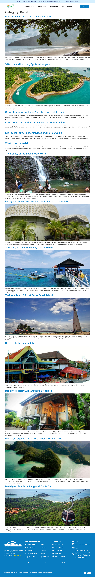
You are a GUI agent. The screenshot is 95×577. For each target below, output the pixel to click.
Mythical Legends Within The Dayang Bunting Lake (33, 438)
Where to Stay (55, 562)
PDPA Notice (36, 562)
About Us (20, 562)
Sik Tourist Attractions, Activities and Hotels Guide (33, 132)
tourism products (17, 555)
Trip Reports (64, 562)
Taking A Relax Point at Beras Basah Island (29, 295)
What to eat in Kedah (17, 143)
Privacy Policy (45, 562)
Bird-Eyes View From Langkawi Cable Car (28, 486)
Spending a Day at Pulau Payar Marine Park (29, 247)
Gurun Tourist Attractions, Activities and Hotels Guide (35, 112)
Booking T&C (28, 562)
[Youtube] (90, 573)
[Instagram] (88, 573)
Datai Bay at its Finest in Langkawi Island (28, 16)
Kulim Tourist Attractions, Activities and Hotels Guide (35, 122)
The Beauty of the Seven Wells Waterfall (27, 153)
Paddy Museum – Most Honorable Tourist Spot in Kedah (36, 201)
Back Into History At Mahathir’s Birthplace (28, 390)
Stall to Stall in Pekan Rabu (20, 343)
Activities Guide (73, 562)
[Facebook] (85, 573)
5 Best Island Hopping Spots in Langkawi (28, 64)
